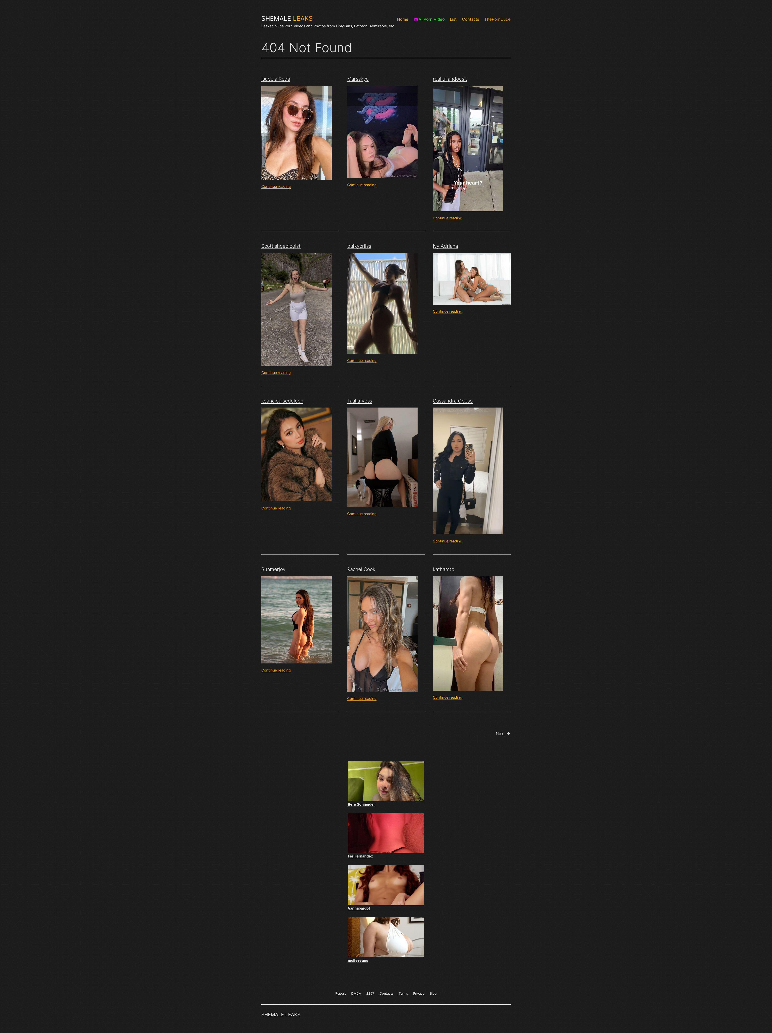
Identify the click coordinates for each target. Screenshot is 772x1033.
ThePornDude (497, 19)
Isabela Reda (275, 79)
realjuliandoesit (450, 79)
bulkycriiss (359, 246)
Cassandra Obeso (453, 401)
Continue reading (276, 186)
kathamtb (443, 569)
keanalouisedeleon (282, 401)
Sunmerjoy (273, 569)
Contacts (470, 19)
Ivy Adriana (445, 246)
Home (402, 19)
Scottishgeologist (281, 246)
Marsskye (358, 79)
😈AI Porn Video (429, 19)
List (453, 19)
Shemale (287, 18)
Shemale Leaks (280, 1015)
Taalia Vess (359, 401)
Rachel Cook (361, 569)
